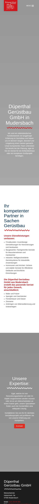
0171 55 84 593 (14, 502)
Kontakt (19, 426)
